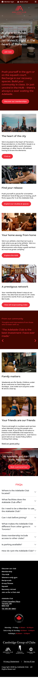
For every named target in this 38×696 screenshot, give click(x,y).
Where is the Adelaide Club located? (15, 492)
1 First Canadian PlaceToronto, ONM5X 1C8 (11, 603)
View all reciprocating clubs (15, 305)
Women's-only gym (9, 577)
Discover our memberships (15, 101)
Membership (7, 571)
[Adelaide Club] (19, 10)
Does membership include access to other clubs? (15, 537)
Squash (5, 586)
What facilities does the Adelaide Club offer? (14, 501)
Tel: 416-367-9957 (9, 609)
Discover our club (9, 569)
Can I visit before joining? (14, 517)
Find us (7, 156)
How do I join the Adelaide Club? (18, 550)
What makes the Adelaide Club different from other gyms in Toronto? (17, 526)
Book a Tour (24, 2)
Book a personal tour (19, 467)
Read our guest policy (11, 444)
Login (1, 694)
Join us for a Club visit (11, 592)
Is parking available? (12, 544)
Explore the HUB (11, 255)
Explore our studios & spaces (16, 204)
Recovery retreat (9, 589)
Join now (8, 52)
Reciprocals (6, 580)
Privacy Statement (11, 661)
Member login (9, 2)
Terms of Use (29, 661)
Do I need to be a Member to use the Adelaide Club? (18, 510)
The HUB (5, 574)
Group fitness (7, 583)
